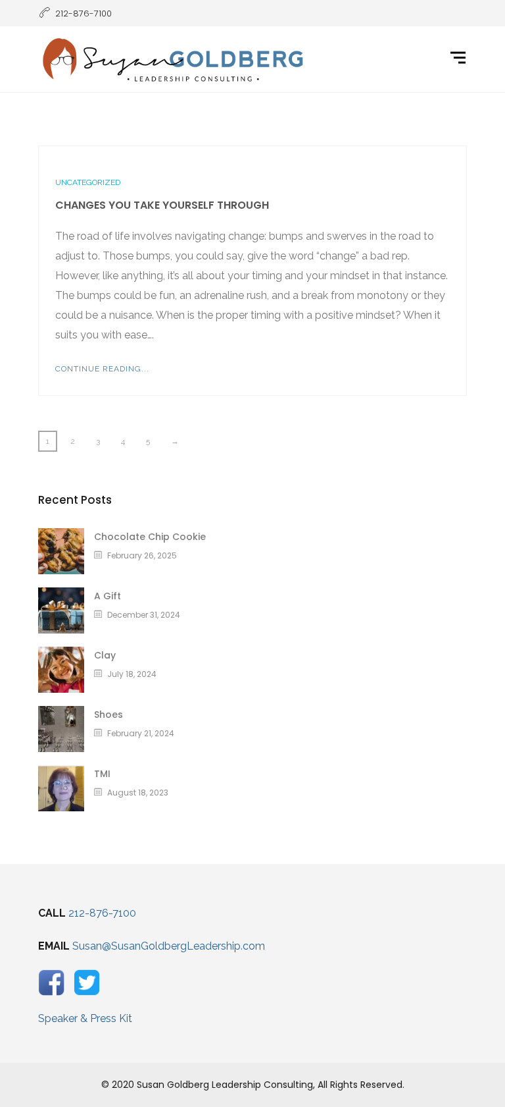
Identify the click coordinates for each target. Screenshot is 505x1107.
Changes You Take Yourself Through (162, 205)
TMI (102, 773)
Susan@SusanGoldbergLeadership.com (168, 946)
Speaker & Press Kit (85, 1018)
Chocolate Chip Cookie (150, 536)
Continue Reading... (102, 368)
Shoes (108, 714)
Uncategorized (87, 182)
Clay (105, 655)
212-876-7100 (102, 913)
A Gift (107, 596)
